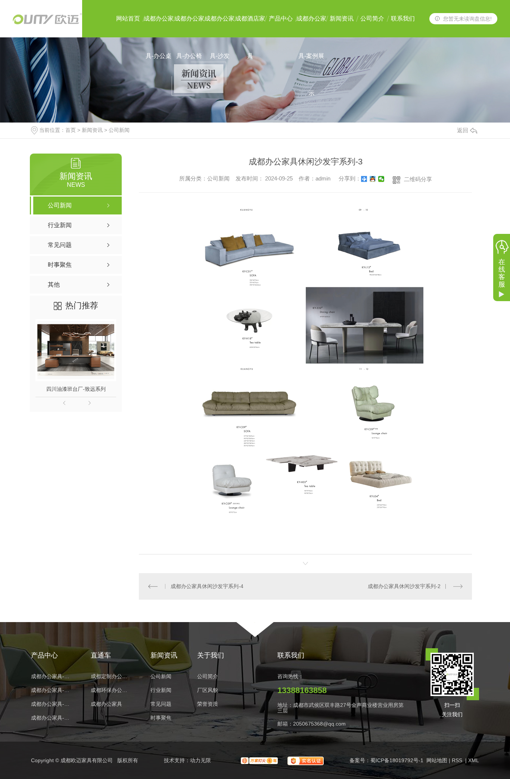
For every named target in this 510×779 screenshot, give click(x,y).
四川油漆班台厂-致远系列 (76, 389)
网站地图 (436, 760)
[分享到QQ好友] (373, 179)
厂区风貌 (207, 690)
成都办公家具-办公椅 (189, 26)
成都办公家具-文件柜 (51, 704)
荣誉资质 (207, 704)
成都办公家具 (106, 704)
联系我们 (403, 18)
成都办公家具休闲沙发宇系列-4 (207, 586)
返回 (462, 130)
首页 (70, 130)
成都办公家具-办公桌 (159, 26)
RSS (458, 760)
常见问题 (160, 704)
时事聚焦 (160, 718)
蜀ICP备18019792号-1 (396, 760)
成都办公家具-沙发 (219, 26)
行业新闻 (160, 690)
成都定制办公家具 (111, 676)
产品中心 (281, 18)
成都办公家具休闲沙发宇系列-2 (404, 586)
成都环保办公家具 (111, 690)
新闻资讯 (342, 18)
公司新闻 (119, 130)
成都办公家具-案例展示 (311, 26)
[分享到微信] (381, 179)
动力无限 (200, 760)
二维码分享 (418, 179)
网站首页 (128, 18)
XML (473, 760)
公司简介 (372, 18)
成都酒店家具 (250, 26)
